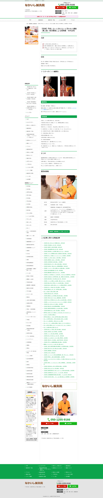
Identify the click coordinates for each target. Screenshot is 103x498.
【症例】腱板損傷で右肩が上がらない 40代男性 (54, 272)
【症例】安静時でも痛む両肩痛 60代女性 (53, 247)
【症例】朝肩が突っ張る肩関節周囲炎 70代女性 (54, 306)
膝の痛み (28, 210)
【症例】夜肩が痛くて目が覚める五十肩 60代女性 (55, 278)
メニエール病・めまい (31, 316)
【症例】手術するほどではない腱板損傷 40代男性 (55, 297)
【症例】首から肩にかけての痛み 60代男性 (53, 304)
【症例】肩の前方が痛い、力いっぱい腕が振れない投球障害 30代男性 (59, 376)
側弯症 (28, 364)
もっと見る (29, 112)
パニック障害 (29, 355)
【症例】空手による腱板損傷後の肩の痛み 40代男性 (55, 342)
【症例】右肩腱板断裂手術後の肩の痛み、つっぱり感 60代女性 (58, 374)
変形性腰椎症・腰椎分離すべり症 (31, 269)
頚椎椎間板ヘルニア (31, 247)
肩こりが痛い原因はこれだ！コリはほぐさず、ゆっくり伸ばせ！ (57, 325)
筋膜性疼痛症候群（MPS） (30, 329)
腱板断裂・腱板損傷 (33, 23)
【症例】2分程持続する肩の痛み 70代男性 (53, 261)
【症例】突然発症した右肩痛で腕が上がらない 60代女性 (56, 251)
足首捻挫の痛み (30, 367)
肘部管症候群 (29, 373)
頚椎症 (28, 250)
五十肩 (28, 253)
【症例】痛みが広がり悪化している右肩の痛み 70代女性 (56, 283)
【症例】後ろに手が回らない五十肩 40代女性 (54, 335)
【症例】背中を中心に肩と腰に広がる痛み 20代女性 (55, 348)
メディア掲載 (29, 170)
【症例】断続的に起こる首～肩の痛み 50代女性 (54, 310)
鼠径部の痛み (29, 333)
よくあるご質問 (62, 20)
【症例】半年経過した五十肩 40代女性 (52, 245)
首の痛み (28, 186)
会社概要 (28, 179)
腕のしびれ (29, 222)
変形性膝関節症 (30, 262)
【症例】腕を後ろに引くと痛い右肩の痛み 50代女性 (55, 264)
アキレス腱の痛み (30, 336)
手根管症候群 (29, 282)
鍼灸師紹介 (40, 20)
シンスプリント (30, 339)
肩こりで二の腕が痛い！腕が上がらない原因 (53, 321)
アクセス (73, 20)
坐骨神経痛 (29, 238)
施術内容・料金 (51, 20)
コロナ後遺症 (29, 387)
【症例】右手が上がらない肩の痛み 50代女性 (54, 368)
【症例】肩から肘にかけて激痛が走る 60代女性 (54, 243)
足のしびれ (29, 225)
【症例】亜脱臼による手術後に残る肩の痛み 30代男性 (56, 295)
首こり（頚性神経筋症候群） (31, 232)
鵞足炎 (28, 297)
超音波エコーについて (31, 140)
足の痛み (28, 204)
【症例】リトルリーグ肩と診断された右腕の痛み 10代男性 (57, 268)
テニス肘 (28, 273)
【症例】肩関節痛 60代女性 (50, 350)
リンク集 (28, 176)
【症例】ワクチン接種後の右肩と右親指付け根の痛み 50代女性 (58, 253)
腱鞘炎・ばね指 (30, 279)
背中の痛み (29, 195)
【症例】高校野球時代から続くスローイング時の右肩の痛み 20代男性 (59, 370)
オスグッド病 (29, 294)
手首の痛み (29, 201)
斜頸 (28, 361)
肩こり (28, 228)
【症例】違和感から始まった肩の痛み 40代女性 (54, 259)
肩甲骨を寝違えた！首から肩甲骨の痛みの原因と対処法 (56, 316)
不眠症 (28, 319)
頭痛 (28, 259)
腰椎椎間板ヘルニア (31, 241)
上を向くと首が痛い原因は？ (50, 314)
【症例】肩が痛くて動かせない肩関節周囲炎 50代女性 (56, 266)
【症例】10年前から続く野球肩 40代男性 (53, 331)
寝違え (28, 348)
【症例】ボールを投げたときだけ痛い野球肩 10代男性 (56, 337)
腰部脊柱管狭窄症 (30, 244)
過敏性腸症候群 (30, 376)
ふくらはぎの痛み (30, 216)
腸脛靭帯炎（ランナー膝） (31, 313)
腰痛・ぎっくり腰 (30, 235)
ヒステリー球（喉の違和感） (31, 352)
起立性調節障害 (30, 358)
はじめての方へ (30, 122)
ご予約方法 (29, 164)
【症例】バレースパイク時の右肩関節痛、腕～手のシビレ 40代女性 (58, 354)
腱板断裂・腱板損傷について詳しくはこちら (58, 231)
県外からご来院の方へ (31, 125)
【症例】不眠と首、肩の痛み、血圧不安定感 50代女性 (56, 340)
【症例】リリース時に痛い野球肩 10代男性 (53, 333)
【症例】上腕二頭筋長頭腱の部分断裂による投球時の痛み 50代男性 (58, 346)
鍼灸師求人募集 (30, 173)
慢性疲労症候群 (30, 379)
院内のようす (29, 155)
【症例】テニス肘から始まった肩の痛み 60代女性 (55, 257)
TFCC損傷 (29, 291)
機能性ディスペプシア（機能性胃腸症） (31, 383)
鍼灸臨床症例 (29, 149)
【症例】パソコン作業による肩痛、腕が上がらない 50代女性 (57, 281)
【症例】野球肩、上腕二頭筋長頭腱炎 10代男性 (54, 356)
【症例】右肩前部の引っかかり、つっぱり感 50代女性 (56, 372)
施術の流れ (29, 158)
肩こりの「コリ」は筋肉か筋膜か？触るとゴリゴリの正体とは (57, 323)
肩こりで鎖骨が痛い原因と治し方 (51, 327)
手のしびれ (29, 219)
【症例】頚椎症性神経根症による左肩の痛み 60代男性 (56, 308)
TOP (30, 20)
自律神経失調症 (30, 256)
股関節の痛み (29, 207)
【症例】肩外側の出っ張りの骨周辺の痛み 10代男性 (55, 366)
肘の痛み (28, 198)
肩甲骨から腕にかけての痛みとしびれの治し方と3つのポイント (57, 312)
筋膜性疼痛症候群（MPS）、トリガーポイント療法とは (31, 136)
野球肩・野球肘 (30, 276)
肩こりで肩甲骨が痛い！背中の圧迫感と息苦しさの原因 (56, 318)
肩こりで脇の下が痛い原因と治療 (51, 291)
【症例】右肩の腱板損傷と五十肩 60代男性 (53, 270)
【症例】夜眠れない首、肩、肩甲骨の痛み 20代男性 (55, 289)
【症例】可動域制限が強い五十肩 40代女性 (53, 249)
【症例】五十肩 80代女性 (49, 352)
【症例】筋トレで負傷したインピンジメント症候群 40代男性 (57, 255)
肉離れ (28, 345)
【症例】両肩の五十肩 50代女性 (51, 293)
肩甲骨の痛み (29, 192)
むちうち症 (29, 322)
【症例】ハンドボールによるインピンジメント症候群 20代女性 (58, 302)
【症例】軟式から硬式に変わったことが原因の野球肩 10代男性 (58, 285)
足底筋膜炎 (29, 342)
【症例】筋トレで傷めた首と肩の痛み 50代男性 (54, 287)
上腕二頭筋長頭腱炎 (31, 300)
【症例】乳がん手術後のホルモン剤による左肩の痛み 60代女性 (58, 299)
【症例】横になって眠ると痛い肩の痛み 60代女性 (55, 329)
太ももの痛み (29, 213)
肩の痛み (28, 189)
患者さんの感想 (30, 152)
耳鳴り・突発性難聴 (31, 309)
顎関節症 (28, 306)
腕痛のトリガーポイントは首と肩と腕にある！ (54, 344)
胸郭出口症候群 (30, 288)
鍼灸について (29, 143)
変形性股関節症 (30, 265)
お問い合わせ (29, 161)
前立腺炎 (28, 325)
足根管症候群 (29, 370)
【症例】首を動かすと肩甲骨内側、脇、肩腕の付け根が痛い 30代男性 (59, 276)
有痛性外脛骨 (29, 303)
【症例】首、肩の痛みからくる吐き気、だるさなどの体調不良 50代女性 (59, 274)
